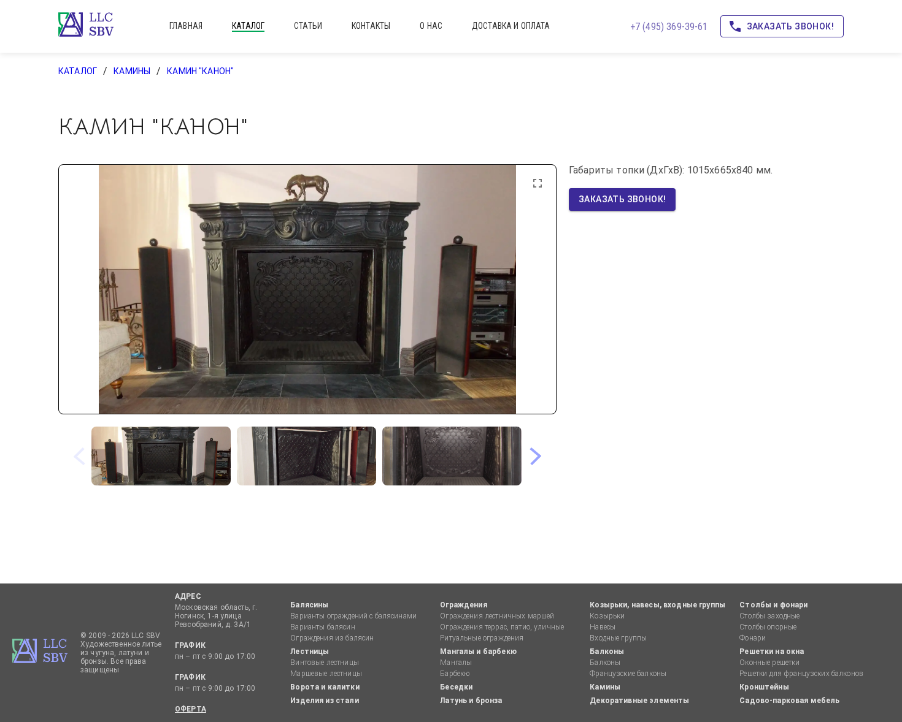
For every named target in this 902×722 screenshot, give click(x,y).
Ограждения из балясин (332, 638)
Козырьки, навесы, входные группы (657, 605)
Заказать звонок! (790, 26)
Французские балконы (628, 673)
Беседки (456, 687)
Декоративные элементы (639, 700)
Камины (132, 71)
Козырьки (607, 616)
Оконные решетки (769, 662)
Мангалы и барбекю (478, 651)
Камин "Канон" (200, 71)
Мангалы (456, 662)
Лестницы (309, 651)
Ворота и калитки (324, 687)
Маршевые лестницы (326, 673)
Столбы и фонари (773, 605)
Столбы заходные (769, 616)
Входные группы (618, 638)
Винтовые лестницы (324, 662)
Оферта (190, 709)
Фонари (752, 638)
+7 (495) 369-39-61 (669, 26)
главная (185, 26)
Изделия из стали (324, 700)
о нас (431, 26)
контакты (371, 26)
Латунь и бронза (471, 700)
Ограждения (463, 605)
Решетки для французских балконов (801, 673)
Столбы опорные (767, 627)
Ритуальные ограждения (481, 638)
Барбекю (454, 673)
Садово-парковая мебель (789, 700)
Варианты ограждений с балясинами (353, 616)
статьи (308, 26)
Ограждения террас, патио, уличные (502, 627)
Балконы (607, 651)
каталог (248, 26)
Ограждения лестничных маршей (497, 616)
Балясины (309, 605)
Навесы (602, 627)
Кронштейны (764, 687)
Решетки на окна (771, 651)
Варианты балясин (322, 627)
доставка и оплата (511, 26)
